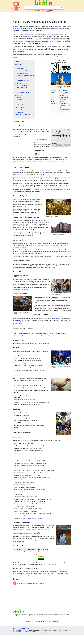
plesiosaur (30, 477)
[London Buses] (20, 553)
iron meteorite (20, 460)
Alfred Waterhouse (57, 48)
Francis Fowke (16, 172)
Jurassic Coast (30, 529)
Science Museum (55, 28)
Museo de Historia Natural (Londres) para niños (33, 583)
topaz (29, 470)
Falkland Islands (16, 320)
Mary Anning (47, 477)
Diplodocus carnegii (32, 281)
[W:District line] (41, 558)
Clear (59, 7)
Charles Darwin (27, 36)
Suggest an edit (55, 621)
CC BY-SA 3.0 (27, 630)
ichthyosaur (25, 475)
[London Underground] (23, 558)
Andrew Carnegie (33, 283)
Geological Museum (22, 49)
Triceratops (24, 492)
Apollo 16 (31, 468)
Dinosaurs (16, 415)
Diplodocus (47, 38)
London (30, 26)
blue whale (36, 299)
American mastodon (30, 506)
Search (62, 7)
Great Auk (25, 504)
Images (38, 10)
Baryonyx (22, 494)
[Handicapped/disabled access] (35, 551)
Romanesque (42, 174)
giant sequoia (33, 513)
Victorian (26, 185)
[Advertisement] (42, 15)
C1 (63, 111)
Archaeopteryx (21, 499)
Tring (40, 571)
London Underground (23, 562)
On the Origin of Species (37, 518)
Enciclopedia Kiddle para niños (43, 633)
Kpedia (47, 10)
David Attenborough (17, 266)
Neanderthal (31, 511)
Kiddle (14, 633)
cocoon (38, 251)
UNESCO (37, 529)
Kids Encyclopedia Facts (18, 24)
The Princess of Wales (26, 56)
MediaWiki (34, 631)
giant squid (49, 256)
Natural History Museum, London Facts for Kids (24, 618)
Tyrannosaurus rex (32, 496)
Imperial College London (52, 189)
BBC (48, 310)
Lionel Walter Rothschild (22, 573)
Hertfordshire (45, 571)
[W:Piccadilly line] (41, 559)
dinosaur (50, 36)
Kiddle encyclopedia (25, 614)
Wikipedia (15, 631)
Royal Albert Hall (66, 189)
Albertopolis (37, 191)
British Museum (29, 48)
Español (51, 10)
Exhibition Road (30, 28)
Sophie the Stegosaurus (19, 588)
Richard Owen (62, 101)
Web (35, 10)
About (23, 633)
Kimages (43, 10)
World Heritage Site (44, 529)
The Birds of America (25, 516)
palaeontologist (18, 157)
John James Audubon (37, 516)
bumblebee (50, 540)
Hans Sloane (44, 129)
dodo (18, 501)
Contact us (33, 633)
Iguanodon (20, 484)
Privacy (27, 633)
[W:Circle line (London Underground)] (41, 556)
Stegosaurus (16, 235)
